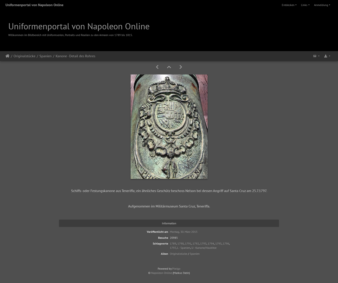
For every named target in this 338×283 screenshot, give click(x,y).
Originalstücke (24, 56)
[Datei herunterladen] (327, 56)
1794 (211, 243)
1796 (226, 243)
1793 (203, 243)
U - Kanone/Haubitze (204, 247)
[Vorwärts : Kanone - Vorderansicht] (180, 67)
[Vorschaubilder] (169, 67)
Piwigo (176, 268)
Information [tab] (169, 223)
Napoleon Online (161, 273)
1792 (196, 243)
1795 (218, 243)
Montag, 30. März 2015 (184, 231)
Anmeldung (321, 5)
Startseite (7, 56)
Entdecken (288, 5)
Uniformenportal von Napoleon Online (34, 5)
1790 (180, 243)
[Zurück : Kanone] (157, 67)
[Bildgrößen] (316, 56)
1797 (173, 247)
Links (304, 5)
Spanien (45, 56)
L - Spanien (183, 247)
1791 (188, 243)
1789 (173, 243)
